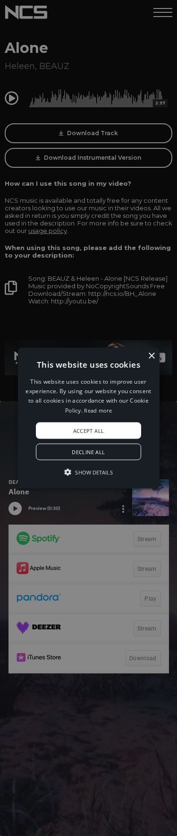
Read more (98, 410)
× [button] (151, 355)
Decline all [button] (88, 452)
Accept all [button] (88, 430)
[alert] (88, 418)
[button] (89, 418)
